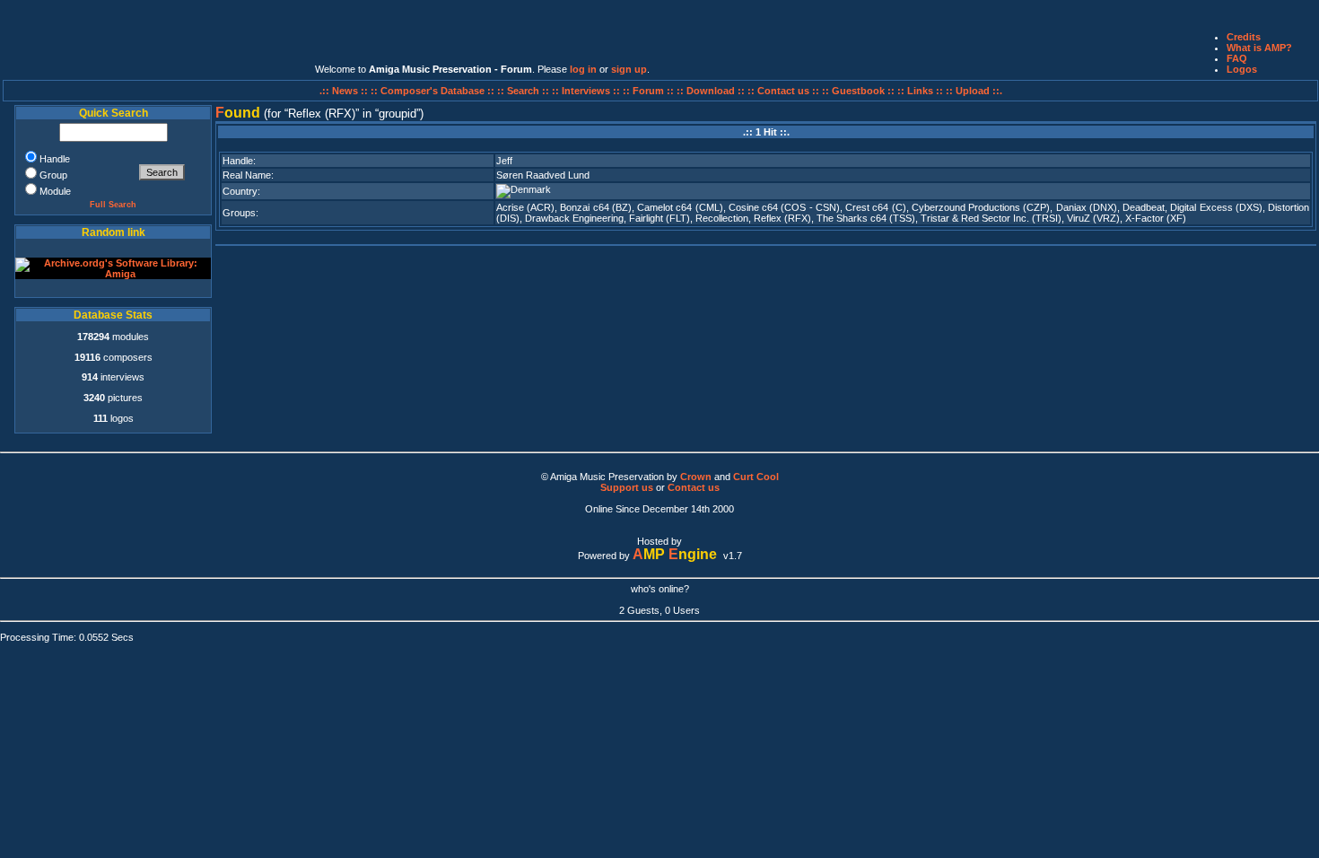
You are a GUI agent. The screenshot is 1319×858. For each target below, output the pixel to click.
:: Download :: (712, 90)
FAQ (1237, 58)
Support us (626, 487)
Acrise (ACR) (525, 207)
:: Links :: (920, 90)
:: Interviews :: (587, 90)
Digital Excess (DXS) (1216, 207)
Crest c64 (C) (875, 207)
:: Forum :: (650, 90)
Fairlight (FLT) (659, 218)
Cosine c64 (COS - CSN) (784, 207)
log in (583, 69)
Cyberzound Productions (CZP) (981, 207)
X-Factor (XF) (1155, 218)
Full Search (113, 204)
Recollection (721, 218)
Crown (696, 476)
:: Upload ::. (974, 90)
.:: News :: (345, 90)
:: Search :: (524, 90)
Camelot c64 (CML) (680, 207)
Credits (1244, 36)
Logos (1242, 69)
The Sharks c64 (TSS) (866, 218)
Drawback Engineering (574, 218)
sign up (629, 69)
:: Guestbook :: (858, 90)
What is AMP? (1259, 47)
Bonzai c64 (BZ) (596, 207)
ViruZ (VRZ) (1093, 218)
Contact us (694, 487)
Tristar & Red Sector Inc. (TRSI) (991, 218)
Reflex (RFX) (782, 218)
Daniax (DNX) (1086, 207)
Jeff (504, 160)
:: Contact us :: (783, 90)
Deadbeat (1143, 207)
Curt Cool (756, 476)
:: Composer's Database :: (434, 90)
